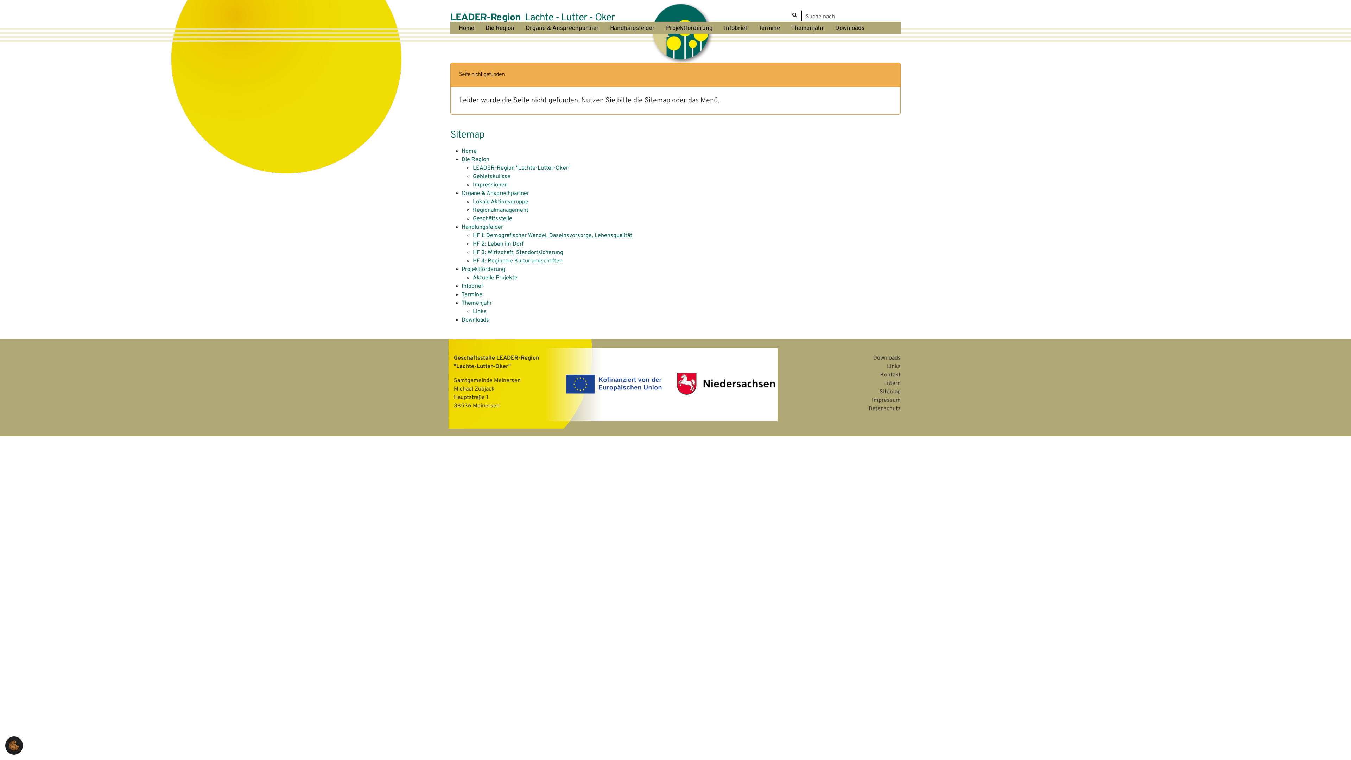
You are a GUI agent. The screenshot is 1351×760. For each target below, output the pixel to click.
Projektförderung (483, 269)
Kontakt (890, 375)
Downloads (475, 320)
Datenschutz (885, 408)
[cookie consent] (14, 745)
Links (480, 311)
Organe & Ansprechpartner (495, 193)
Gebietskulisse (491, 176)
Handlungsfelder (482, 227)
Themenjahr (477, 303)
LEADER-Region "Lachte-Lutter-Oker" (521, 168)
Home (469, 151)
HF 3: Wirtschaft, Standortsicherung (518, 252)
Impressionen (490, 185)
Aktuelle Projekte (495, 277)
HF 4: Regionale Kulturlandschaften (518, 261)
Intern (893, 383)
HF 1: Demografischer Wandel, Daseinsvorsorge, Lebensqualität (552, 235)
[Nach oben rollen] (1335, 744)
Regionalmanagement (500, 210)
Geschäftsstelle (492, 218)
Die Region (475, 159)
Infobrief (472, 286)
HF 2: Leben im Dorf (498, 244)
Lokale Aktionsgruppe (500, 201)
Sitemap (890, 391)
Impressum (886, 400)
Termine (472, 294)
